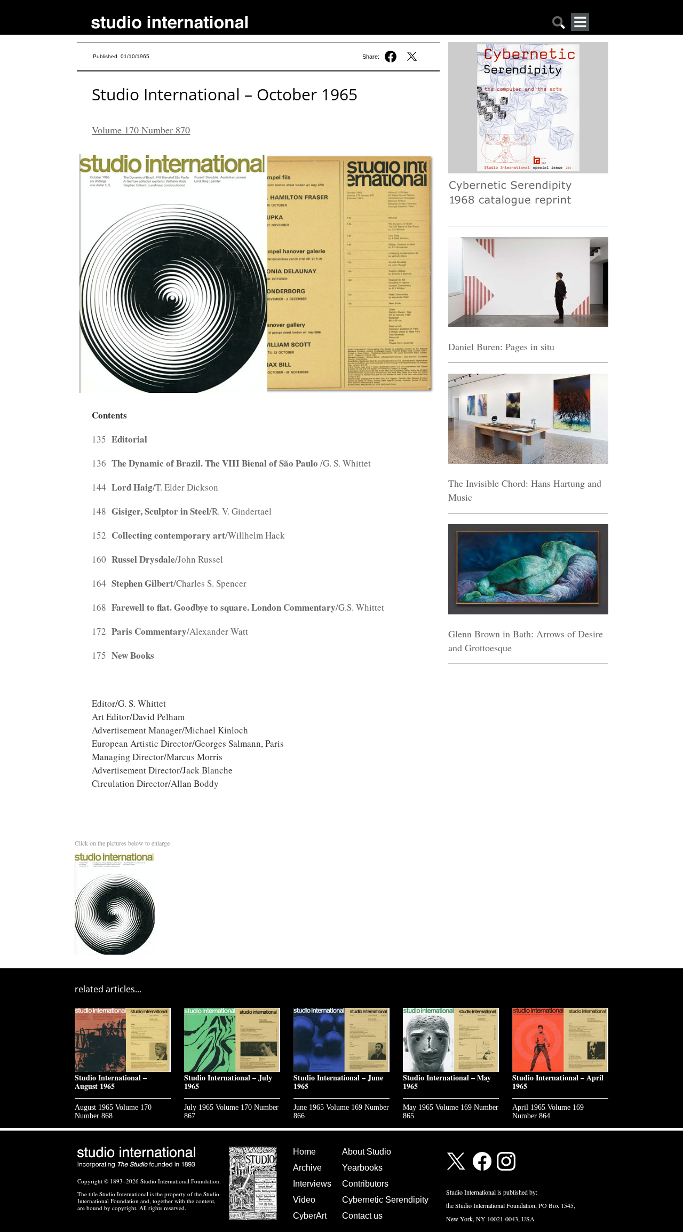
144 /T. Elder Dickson (155, 487)
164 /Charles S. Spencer (169, 583)
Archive (307, 1167)
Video (304, 1199)
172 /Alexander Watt (170, 631)
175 (123, 655)
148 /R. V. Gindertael (182, 511)
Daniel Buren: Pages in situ (501, 346)
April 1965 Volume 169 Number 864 (548, 1111)
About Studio (366, 1151)
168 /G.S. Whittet (238, 607)
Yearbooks (362, 1167)
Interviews (312, 1183)
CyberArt (310, 1215)
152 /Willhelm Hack (188, 535)
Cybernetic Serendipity (385, 1199)
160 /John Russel (157, 559)
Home (304, 1151)
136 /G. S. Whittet (231, 463)
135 (119, 439)
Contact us (362, 1215)
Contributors (365, 1183)
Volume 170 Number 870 (141, 129)
